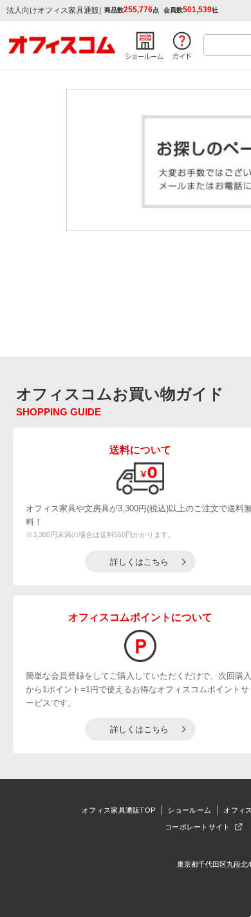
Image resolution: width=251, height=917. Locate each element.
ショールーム (189, 810)
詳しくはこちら (139, 562)
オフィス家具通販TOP (118, 810)
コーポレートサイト (197, 827)
